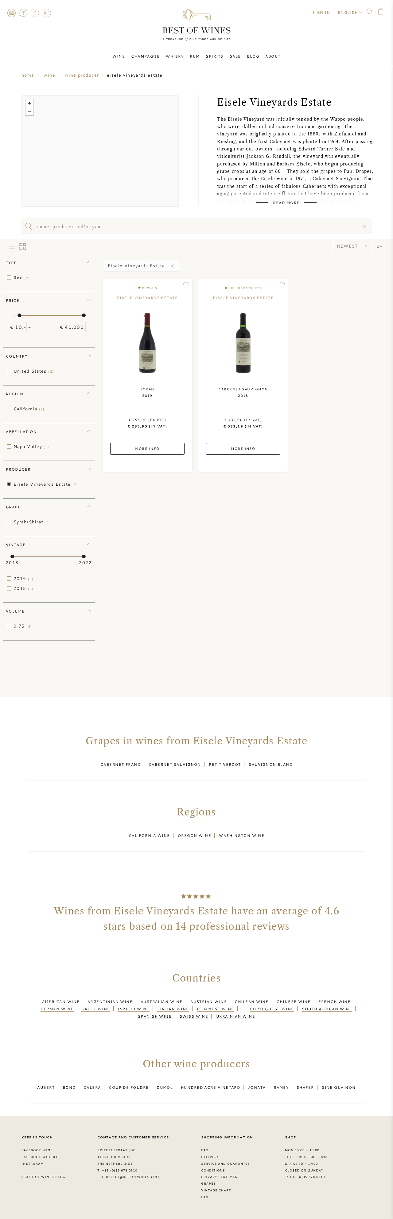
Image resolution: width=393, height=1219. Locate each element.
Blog (253, 56)
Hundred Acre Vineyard (210, 1087)
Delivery (210, 1157)
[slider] (19, 315)
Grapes (208, 1183)
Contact (11, 12)
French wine (334, 1001)
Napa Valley (31, 446)
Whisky (175, 56)
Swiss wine (194, 1016)
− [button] (29, 111)
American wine (61, 1001)
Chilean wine (251, 1001)
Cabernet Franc (120, 764)
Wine (118, 56)
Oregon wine (194, 835)
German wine (57, 1008)
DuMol (165, 1087)
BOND (69, 1087)
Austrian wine (208, 1001)
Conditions (213, 1170)
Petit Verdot (225, 764)
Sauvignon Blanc (271, 764)
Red (22, 277)
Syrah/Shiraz (32, 522)
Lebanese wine (215, 1008)
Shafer (305, 1087)
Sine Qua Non (339, 1087)
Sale (235, 56)
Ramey (281, 1087)
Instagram (46, 12)
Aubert (46, 1087)
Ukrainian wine (235, 1016)
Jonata (257, 1087)
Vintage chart (216, 1190)
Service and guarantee (225, 1163)
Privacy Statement (220, 1177)
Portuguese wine (272, 1008)
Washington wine (241, 835)
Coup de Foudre (129, 1087)
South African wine (327, 1008)
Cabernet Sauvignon (175, 764)
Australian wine (162, 1001)
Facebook (35, 12)
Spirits (214, 56)
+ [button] (29, 103)
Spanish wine (155, 1016)
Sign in (321, 12)
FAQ (23, 12)
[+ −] (100, 150)
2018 (24, 588)
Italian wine (173, 1008)
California (29, 409)
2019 (24, 578)
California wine (149, 835)
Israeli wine (133, 1008)
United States (34, 371)
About (272, 56)
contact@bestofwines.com (130, 1177)
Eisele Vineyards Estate (46, 484)
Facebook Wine (37, 1150)
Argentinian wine (110, 1001)
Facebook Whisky (39, 1157)
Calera (92, 1087)
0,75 (23, 626)
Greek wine (95, 1008)
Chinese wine (293, 1001)
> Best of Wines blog (43, 1177)
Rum (195, 56)
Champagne (145, 56)
